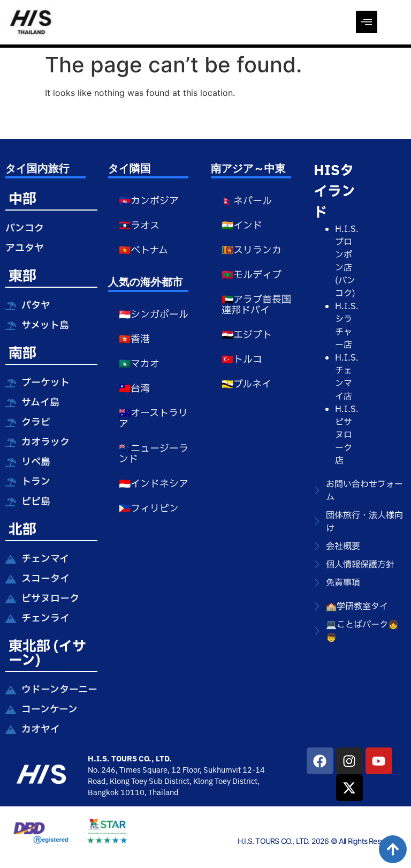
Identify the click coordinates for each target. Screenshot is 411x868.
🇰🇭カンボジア (149, 201)
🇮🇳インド (242, 226)
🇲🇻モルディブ (251, 275)
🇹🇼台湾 (134, 388)
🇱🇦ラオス (139, 226)
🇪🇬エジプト (247, 335)
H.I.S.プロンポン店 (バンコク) (347, 261)
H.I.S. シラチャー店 (347, 325)
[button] (366, 22)
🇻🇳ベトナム (143, 250)
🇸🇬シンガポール (153, 315)
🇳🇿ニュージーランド (153, 454)
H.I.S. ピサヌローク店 (347, 435)
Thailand (163, 792)
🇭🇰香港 (134, 339)
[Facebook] (320, 760)
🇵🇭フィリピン (149, 509)
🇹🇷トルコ (242, 360)
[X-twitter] (349, 787)
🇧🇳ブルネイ (246, 384)
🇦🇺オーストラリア (153, 418)
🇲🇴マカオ (139, 364)
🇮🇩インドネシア (153, 484)
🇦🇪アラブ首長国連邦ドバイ (256, 305)
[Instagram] (349, 760)
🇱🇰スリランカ (251, 250)
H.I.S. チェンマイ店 (347, 377)
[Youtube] (379, 760)
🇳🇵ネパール (247, 201)
